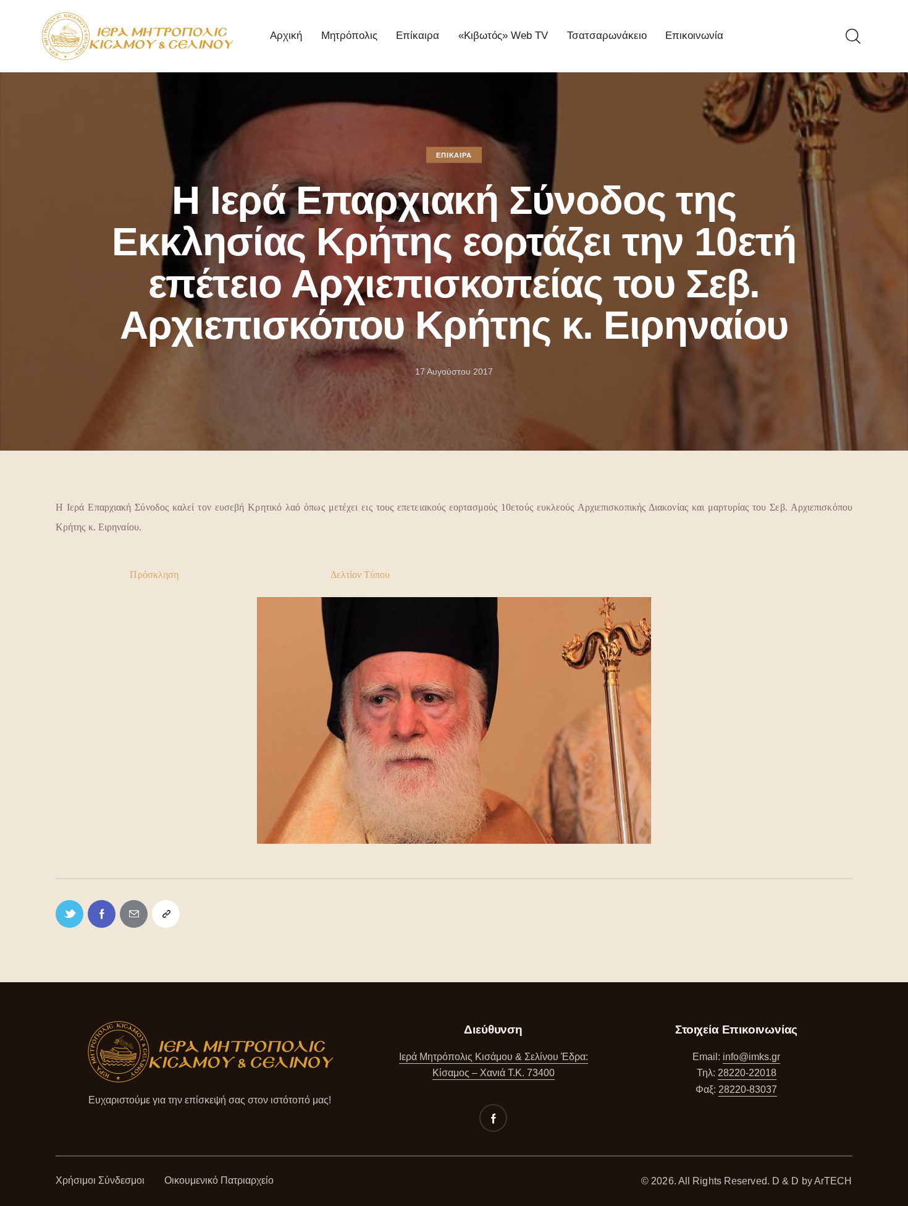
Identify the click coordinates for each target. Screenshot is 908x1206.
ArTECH (833, 1181)
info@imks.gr (751, 1056)
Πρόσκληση (154, 574)
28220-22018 (747, 1073)
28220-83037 (747, 1089)
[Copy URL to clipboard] (166, 914)
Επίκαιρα (453, 154)
